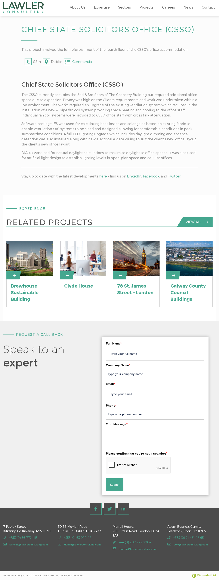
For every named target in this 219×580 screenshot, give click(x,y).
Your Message (116, 424)
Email (110, 383)
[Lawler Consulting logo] (23, 7)
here (103, 176)
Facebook (151, 176)
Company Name (118, 365)
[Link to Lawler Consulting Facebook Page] (96, 509)
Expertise (102, 7)
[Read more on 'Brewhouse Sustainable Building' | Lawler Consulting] (29, 258)
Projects (146, 7)
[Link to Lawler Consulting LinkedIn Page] (123, 509)
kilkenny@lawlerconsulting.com (28, 544)
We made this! (206, 575)
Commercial (82, 62)
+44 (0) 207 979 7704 (134, 542)
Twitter (174, 176)
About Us (77, 7)
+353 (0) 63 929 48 (77, 537)
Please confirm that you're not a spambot (136, 453)
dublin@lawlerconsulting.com (82, 544)
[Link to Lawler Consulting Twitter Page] (109, 509)
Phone (111, 405)
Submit (114, 484)
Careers (168, 7)
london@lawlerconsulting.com (137, 549)
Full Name (113, 343)
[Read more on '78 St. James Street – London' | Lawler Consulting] (136, 258)
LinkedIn (134, 176)
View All (194, 222)
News (188, 7)
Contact (208, 7)
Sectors (124, 7)
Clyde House (78, 285)
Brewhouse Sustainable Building (24, 292)
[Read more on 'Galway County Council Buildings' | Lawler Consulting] (189, 258)
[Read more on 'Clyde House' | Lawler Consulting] (83, 258)
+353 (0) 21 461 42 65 (188, 537)
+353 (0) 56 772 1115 (23, 537)
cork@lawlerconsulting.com (190, 544)
